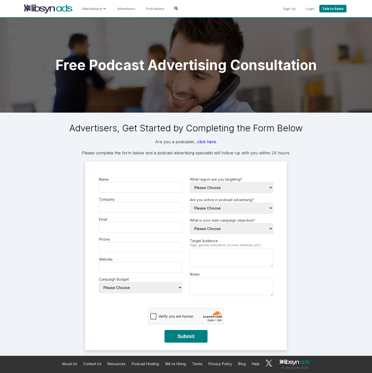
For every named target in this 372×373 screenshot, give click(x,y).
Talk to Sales (333, 9)
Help (256, 364)
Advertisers (126, 9)
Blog (242, 364)
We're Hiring (175, 364)
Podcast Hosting (145, 364)
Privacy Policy (220, 364)
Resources (117, 364)
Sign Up (289, 9)
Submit (186, 336)
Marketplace (92, 9)
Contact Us (92, 364)
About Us (69, 364)
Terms (197, 364)
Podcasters (155, 9)
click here (206, 141)
